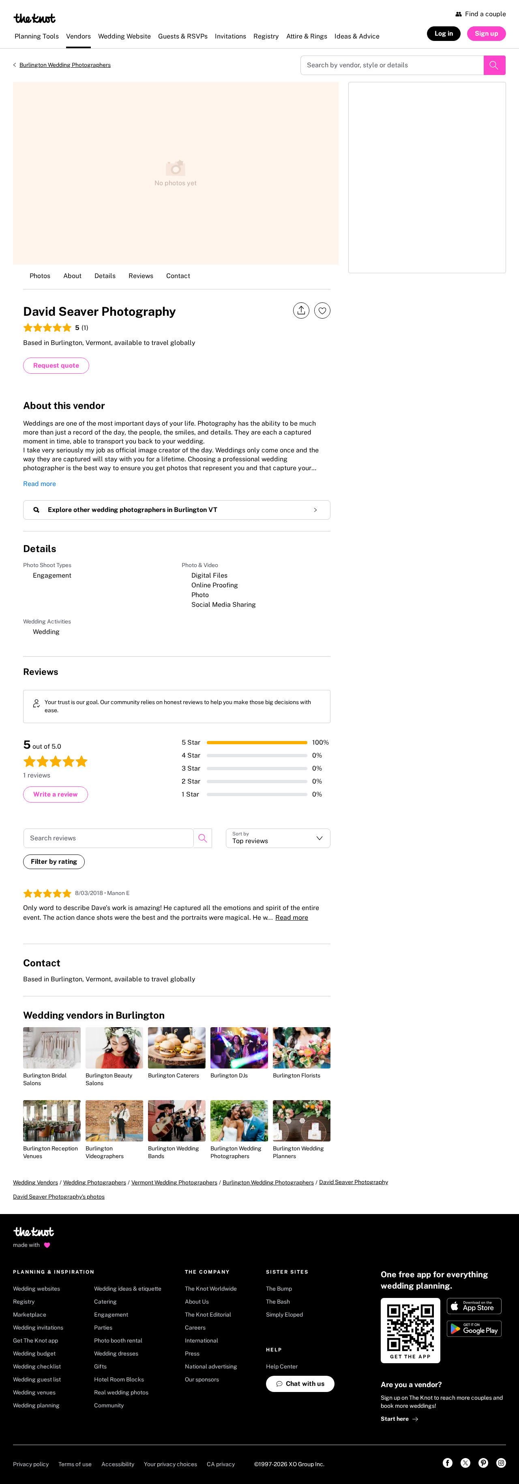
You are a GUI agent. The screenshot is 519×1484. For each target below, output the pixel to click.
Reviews (141, 276)
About (72, 276)
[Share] (301, 310)
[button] (278, 838)
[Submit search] (495, 65)
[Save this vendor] (322, 310)
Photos (40, 276)
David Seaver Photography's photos (59, 1196)
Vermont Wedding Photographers (174, 1182)
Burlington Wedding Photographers (65, 65)
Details (105, 276)
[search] (202, 838)
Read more (39, 484)
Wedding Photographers (94, 1182)
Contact (178, 276)
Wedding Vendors (35, 1182)
